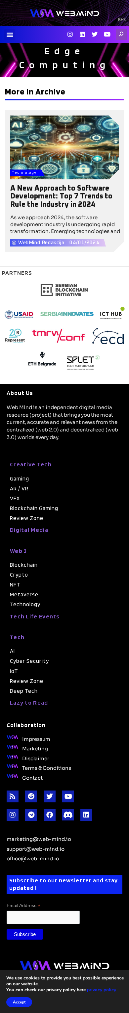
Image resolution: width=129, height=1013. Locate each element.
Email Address (23, 905)
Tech (17, 637)
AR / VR (19, 488)
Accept (19, 1002)
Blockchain (24, 564)
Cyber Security (29, 661)
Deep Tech (24, 691)
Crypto (19, 574)
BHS (122, 20)
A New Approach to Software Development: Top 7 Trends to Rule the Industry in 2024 (61, 196)
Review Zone (26, 518)
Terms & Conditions (46, 767)
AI (12, 651)
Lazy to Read (29, 702)
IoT (14, 671)
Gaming (19, 478)
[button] (9, 34)
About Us (20, 392)
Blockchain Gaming (34, 508)
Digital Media (29, 529)
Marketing (35, 748)
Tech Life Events (35, 616)
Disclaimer (35, 758)
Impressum (36, 738)
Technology (24, 173)
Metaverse (24, 594)
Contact (32, 777)
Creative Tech (31, 464)
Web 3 (18, 550)
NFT (15, 584)
